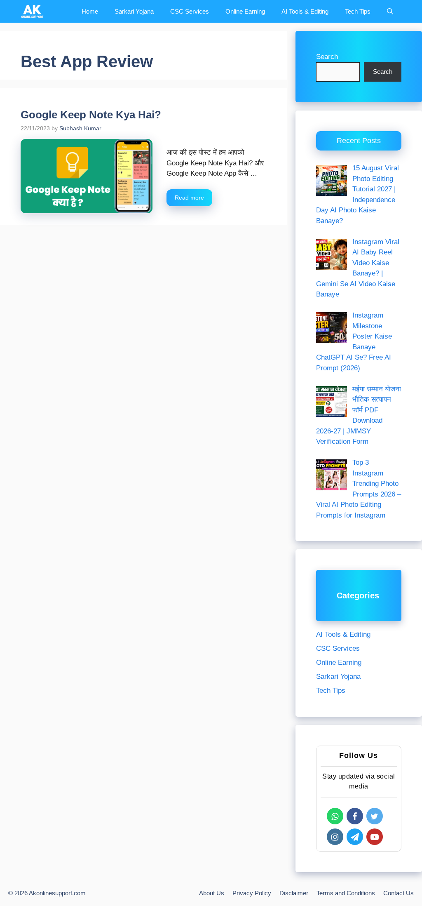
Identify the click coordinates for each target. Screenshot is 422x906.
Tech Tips (357, 11)
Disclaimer (293, 893)
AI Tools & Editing (304, 11)
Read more (189, 197)
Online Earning (245, 11)
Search (327, 57)
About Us (211, 893)
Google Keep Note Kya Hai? (91, 114)
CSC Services (189, 11)
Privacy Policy (251, 893)
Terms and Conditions (345, 893)
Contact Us (398, 893)
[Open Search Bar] (390, 11)
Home (90, 11)
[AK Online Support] (33, 11)
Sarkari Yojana (134, 11)
